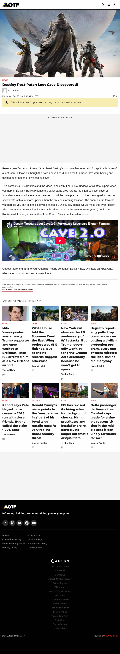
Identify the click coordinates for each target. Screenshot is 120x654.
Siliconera (60, 587)
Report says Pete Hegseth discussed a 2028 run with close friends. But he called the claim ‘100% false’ (15, 417)
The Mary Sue (60, 612)
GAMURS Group (111, 636)
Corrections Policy (12, 539)
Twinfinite (60, 570)
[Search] (103, 5)
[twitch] (12, 523)
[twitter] (19, 523)
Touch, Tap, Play (60, 616)
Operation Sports (60, 607)
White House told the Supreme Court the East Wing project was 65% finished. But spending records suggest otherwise (44, 344)
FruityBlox (60, 620)
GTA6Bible (60, 628)
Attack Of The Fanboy (60, 579)
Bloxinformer (60, 624)
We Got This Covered (60, 591)
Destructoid (60, 595)
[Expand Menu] (109, 5)
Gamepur (60, 574)
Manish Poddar (39, 443)
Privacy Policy (9, 547)
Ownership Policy (37, 543)
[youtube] (34, 523)
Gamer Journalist (60, 599)
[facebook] (27, 523)
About (5, 535)
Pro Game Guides (60, 566)
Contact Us (34, 535)
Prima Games (60, 583)
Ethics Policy (35, 539)
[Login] (115, 5)
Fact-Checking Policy (13, 543)
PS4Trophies (28, 186)
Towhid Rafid (9, 370)
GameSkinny (60, 603)
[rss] (5, 523)
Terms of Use (35, 547)
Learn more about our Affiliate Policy (17, 290)
